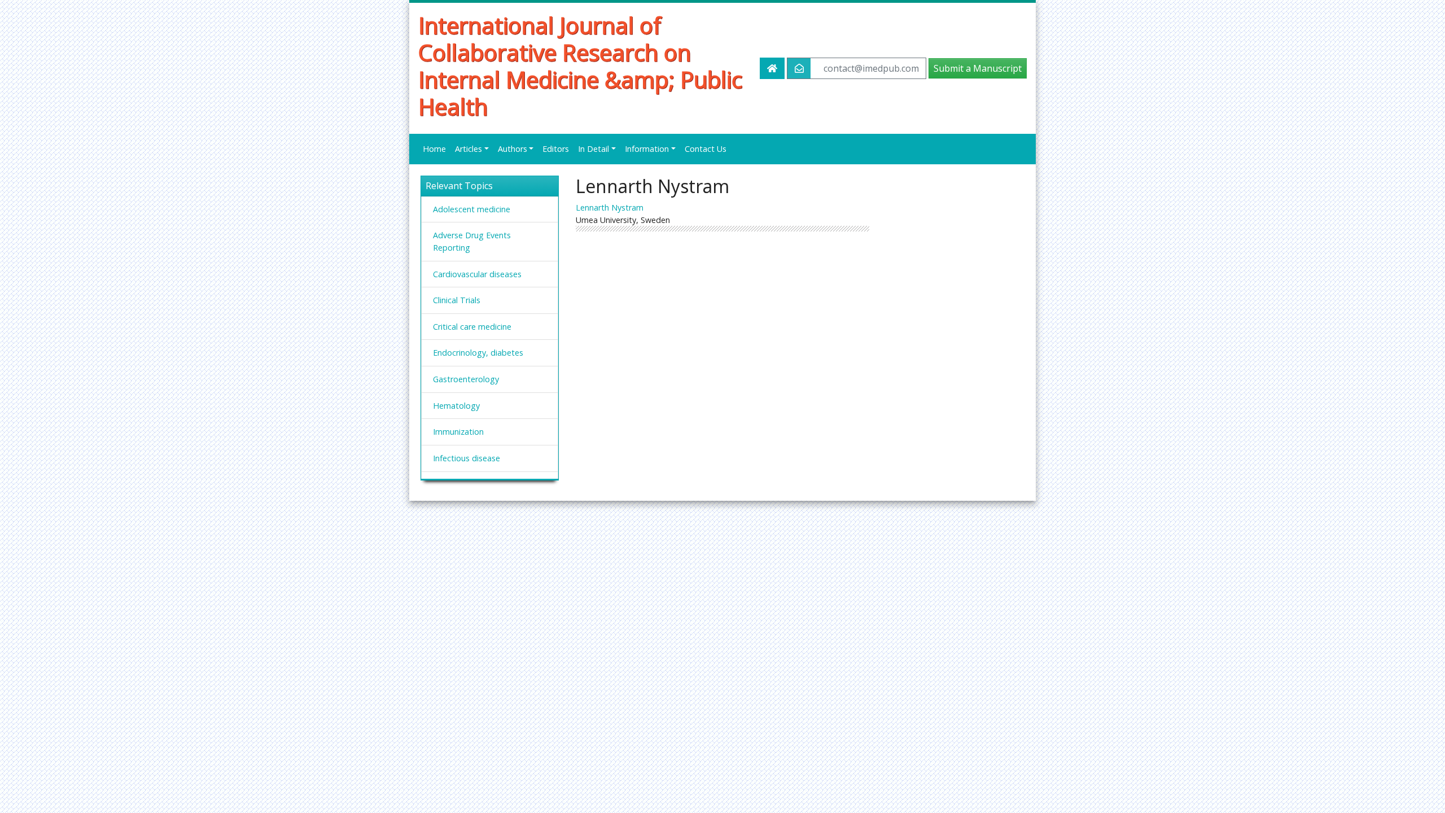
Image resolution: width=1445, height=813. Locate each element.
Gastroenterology (466, 379)
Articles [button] (468, 148)
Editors (555, 148)
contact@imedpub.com (871, 68)
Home (434, 148)
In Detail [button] (593, 148)
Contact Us (705, 148)
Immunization (458, 431)
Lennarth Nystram (609, 207)
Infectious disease (466, 458)
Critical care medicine (472, 326)
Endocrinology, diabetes (478, 352)
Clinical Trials (456, 300)
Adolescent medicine (471, 209)
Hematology (456, 405)
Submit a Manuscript (978, 68)
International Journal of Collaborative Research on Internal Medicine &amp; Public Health (580, 66)
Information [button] (647, 148)
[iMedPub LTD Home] (772, 68)
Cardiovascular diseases (477, 274)
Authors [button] (512, 148)
